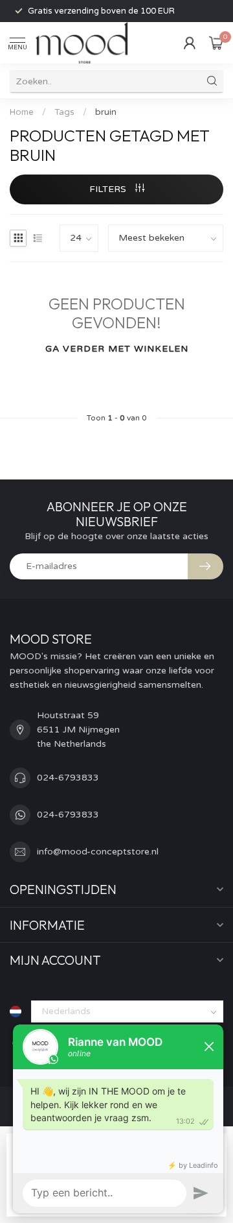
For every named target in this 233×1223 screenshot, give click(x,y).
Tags (64, 112)
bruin (105, 112)
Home (22, 112)
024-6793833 (68, 777)
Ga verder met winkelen (116, 348)
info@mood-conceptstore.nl (98, 851)
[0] (216, 43)
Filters (109, 189)
